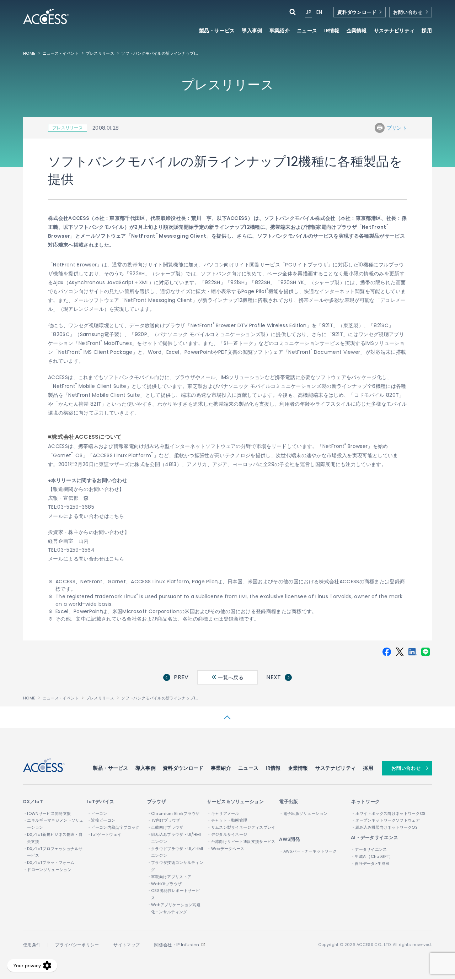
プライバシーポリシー (77, 945)
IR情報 (273, 768)
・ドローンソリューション (47, 869)
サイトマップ (126, 945)
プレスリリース (100, 53)
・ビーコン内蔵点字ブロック (113, 827)
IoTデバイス (100, 801)
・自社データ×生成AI (370, 863)
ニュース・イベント (61, 53)
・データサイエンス (369, 849)
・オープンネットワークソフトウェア (385, 820)
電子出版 (288, 801)
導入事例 (252, 31)
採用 (427, 31)
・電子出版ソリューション (303, 813)
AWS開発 (289, 839)
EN (319, 12)
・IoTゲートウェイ (104, 834)
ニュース (307, 31)
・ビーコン (97, 813)
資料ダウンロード (356, 12)
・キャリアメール (223, 813)
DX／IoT (33, 801)
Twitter (399, 652)
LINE (425, 652)
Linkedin (412, 652)
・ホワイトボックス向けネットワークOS (388, 813)
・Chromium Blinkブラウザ (173, 813)
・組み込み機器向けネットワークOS (384, 827)
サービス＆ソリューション (235, 801)
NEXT (273, 677)
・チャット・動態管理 (227, 820)
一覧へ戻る (229, 677)
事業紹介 (221, 768)
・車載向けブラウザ (165, 827)
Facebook (386, 652)
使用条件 (32, 945)
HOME (29, 53)
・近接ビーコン (101, 820)
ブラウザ (156, 801)
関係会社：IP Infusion (176, 945)
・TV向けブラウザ (163, 820)
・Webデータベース (225, 848)
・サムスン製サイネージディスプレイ (241, 827)
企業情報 (298, 768)
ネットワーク (365, 801)
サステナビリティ (335, 768)
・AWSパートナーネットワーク (308, 851)
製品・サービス (110, 768)
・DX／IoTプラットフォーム (49, 862)
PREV (181, 677)
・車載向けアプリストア (169, 877)
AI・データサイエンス (374, 837)
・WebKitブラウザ (164, 884)
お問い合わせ (408, 12)
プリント (397, 127)
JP (308, 12)
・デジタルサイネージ (227, 834)
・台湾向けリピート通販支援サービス (241, 841)
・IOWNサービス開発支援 (47, 813)
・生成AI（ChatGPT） (372, 856)
